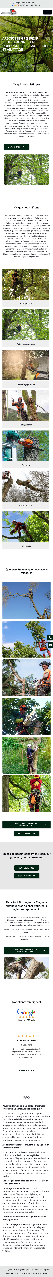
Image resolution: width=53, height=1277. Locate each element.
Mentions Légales (42, 1269)
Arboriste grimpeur (26, 344)
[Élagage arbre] (25, 405)
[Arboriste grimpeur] (25, 324)
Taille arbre (26, 546)
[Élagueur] (25, 445)
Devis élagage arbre (26, 384)
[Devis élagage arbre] (25, 365)
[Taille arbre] (25, 526)
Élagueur (26, 465)
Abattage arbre (26, 303)
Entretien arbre (26, 505)
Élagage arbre (25, 424)
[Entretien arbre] (25, 486)
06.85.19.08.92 (31, 2)
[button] (19, 1070)
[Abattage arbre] (25, 284)
